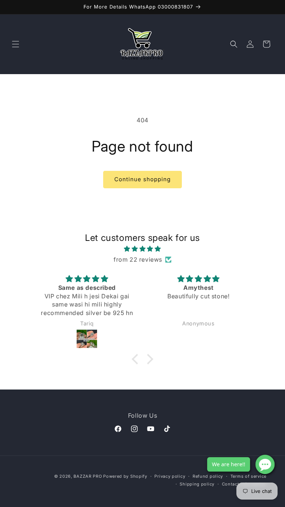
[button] (15, 44)
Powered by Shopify (125, 476)
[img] (142, 248)
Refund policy (208, 476)
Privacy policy (169, 476)
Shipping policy (197, 484)
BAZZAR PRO (87, 476)
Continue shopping (142, 179)
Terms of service (248, 476)
